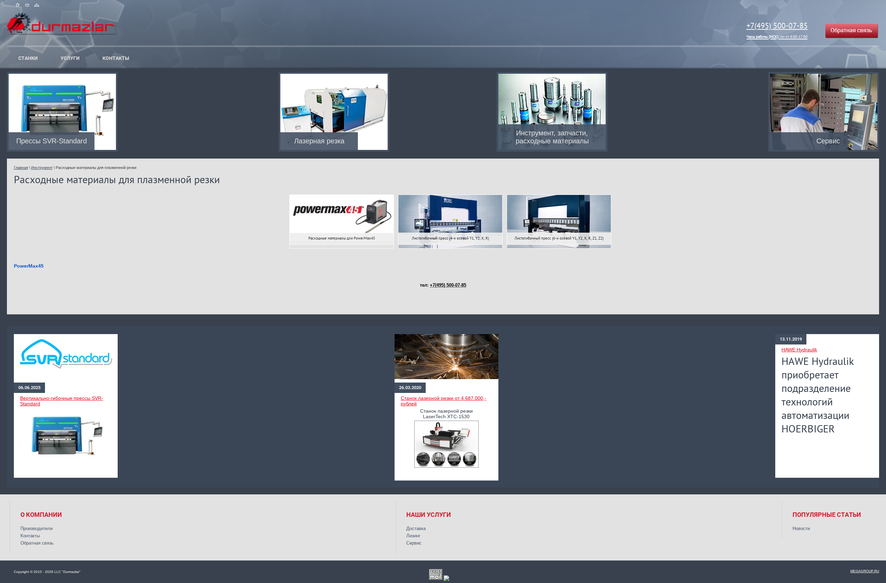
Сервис (414, 543)
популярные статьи (827, 515)
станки (28, 58)
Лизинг (413, 535)
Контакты (115, 58)
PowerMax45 (29, 266)
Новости (801, 528)
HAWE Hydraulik (799, 349)
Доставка (416, 528)
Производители (36, 528)
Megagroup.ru (864, 571)
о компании (41, 515)
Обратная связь (37, 543)
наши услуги (428, 515)
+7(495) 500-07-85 (777, 30)
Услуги (70, 58)
